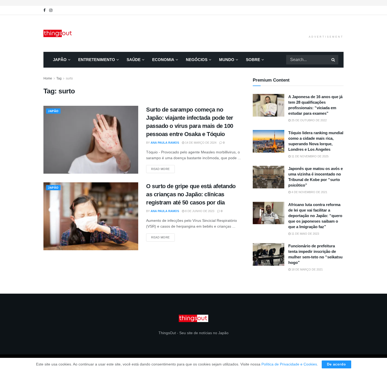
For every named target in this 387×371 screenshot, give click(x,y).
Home (47, 78)
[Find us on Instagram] (50, 10)
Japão (60, 59)
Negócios (196, 59)
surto (69, 78)
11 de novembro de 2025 (310, 156)
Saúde (134, 59)
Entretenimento (96, 59)
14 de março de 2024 (200, 142)
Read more (163, 169)
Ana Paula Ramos (165, 142)
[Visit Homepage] (58, 33)
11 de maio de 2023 (305, 233)
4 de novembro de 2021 (309, 192)
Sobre (253, 59)
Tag (59, 78)
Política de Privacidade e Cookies (289, 364)
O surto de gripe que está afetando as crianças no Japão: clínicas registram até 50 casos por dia (191, 194)
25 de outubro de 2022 (309, 120)
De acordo (336, 364)
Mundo (226, 59)
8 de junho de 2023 (199, 211)
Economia (163, 59)
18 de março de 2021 (307, 269)
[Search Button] (333, 59)
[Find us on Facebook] (44, 10)
